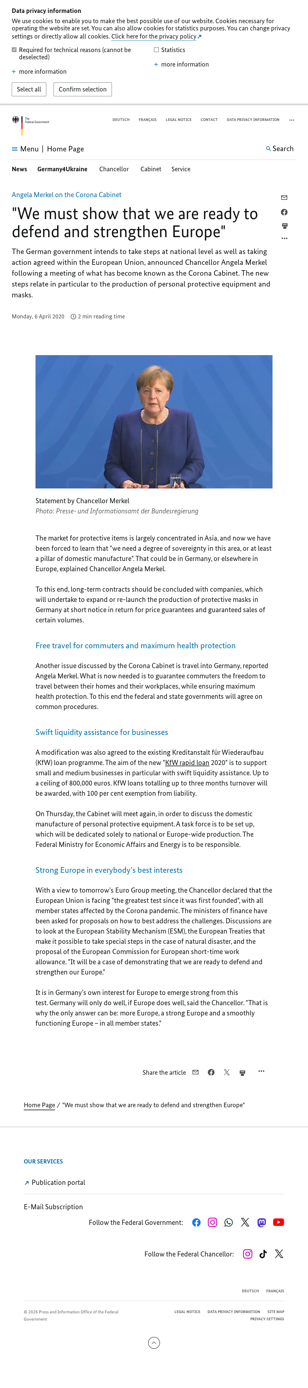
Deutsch (121, 119)
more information (43, 71)
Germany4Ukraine (63, 169)
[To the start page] (30, 126)
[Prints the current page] (284, 226)
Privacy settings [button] (267, 1319)
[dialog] (154, 52)
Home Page (39, 1105)
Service (180, 169)
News (19, 169)
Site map (275, 1311)
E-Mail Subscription (53, 1206)
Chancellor (114, 169)
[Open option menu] (284, 239)
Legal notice (179, 119)
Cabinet (150, 169)
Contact (209, 119)
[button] (292, 120)
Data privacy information (253, 119)
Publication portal (57, 1182)
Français (148, 119)
